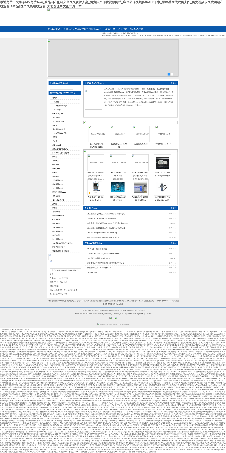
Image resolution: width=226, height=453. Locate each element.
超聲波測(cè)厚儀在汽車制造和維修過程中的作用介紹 (105, 263)
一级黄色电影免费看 (22, 352)
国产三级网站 (153, 338)
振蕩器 (54, 137)
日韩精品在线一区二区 (103, 383)
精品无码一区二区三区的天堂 (67, 385)
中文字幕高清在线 (89, 376)
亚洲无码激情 (82, 385)
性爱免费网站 (209, 347)
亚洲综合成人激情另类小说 (178, 407)
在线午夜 (63, 441)
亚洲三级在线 (22, 354)
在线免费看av (79, 338)
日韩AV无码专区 (167, 434)
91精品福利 (206, 387)
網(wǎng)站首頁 (54, 32)
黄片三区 (100, 389)
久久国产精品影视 (137, 441)
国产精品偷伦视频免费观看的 (61, 436)
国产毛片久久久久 (8, 396)
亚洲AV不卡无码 (96, 332)
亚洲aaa (211, 352)
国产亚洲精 (129, 421)
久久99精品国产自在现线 (21, 416)
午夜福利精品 (142, 443)
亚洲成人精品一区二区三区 (31, 369)
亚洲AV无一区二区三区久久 (41, 423)
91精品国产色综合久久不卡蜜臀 (140, 412)
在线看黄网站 (56, 369)
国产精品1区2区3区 (154, 434)
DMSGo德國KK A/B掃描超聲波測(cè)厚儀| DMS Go (140, 176)
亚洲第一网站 (93, 438)
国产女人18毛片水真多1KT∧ (94, 349)
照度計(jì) (57, 110)
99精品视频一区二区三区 (106, 385)
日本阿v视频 (54, 418)
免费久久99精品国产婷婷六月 (184, 383)
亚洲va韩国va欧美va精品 (38, 381)
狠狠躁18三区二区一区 (210, 354)
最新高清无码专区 (152, 421)
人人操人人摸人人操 (168, 425)
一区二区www (83, 438)
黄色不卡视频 (179, 421)
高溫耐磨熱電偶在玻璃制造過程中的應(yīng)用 (103, 237)
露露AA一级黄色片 (55, 434)
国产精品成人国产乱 (66, 387)
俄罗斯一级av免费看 (120, 452)
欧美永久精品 (46, 369)
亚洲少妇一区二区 (44, 450)
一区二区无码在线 (37, 338)
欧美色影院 (166, 392)
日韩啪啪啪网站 (41, 349)
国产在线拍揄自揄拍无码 (29, 378)
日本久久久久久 (69, 409)
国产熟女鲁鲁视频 (77, 416)
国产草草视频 (99, 334)
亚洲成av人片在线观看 (217, 409)
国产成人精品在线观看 (186, 392)
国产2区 (110, 396)
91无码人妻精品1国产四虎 (9, 434)
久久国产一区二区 (45, 345)
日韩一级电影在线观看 (198, 436)
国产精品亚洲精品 (106, 418)
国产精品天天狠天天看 (202, 367)
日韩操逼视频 (109, 349)
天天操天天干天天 (123, 450)
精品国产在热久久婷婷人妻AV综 (101, 363)
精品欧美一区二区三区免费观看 (23, 347)
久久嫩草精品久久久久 (56, 412)
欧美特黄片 (159, 381)
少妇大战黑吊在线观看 (177, 450)
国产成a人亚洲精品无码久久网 (19, 367)
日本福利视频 (170, 367)
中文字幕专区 (4, 398)
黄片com (144, 434)
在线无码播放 (107, 367)
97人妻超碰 (110, 436)
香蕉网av (174, 392)
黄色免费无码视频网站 (67, 381)
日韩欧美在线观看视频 (216, 441)
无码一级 (134, 363)
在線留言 (122, 29)
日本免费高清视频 (25, 434)
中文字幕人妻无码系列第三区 (200, 349)
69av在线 (47, 452)
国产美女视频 (79, 387)
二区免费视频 (11, 452)
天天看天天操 (11, 405)
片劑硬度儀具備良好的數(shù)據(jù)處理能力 (102, 218)
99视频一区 (118, 338)
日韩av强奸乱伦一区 (141, 338)
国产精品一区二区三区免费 (212, 334)
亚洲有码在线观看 (13, 381)
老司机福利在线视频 (165, 334)
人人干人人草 (185, 416)
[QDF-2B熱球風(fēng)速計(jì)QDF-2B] (118, 187)
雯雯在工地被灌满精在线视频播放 (106, 369)
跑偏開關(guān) (57, 180)
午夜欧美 (17, 378)
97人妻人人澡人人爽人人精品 (108, 434)
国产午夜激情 (77, 418)
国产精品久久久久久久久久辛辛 (46, 347)
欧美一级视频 (21, 394)
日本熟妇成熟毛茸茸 (49, 367)
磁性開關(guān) (57, 239)
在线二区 (160, 405)
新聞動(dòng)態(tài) (95, 32)
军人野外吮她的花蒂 (40, 383)
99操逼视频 (183, 409)
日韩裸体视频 (91, 405)
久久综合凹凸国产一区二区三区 (141, 343)
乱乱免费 (208, 447)
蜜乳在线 (184, 372)
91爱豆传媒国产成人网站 (67, 336)
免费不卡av (110, 441)
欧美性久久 (14, 412)
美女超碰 (118, 352)
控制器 (54, 172)
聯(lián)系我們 (136, 29)
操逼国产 (70, 441)
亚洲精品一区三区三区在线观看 (177, 423)
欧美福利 (161, 389)
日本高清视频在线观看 (98, 441)
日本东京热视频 (55, 421)
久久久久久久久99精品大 (100, 425)
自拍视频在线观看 (13, 401)
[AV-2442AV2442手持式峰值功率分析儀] (95, 187)
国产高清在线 (92, 385)
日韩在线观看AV (153, 443)
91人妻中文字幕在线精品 (35, 403)
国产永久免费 (92, 412)
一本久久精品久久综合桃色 (29, 334)
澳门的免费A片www (202, 365)
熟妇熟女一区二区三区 (86, 369)
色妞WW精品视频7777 (59, 403)
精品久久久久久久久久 (13, 356)
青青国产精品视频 (140, 436)
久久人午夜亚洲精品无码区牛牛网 (68, 367)
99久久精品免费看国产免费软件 (171, 443)
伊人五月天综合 (189, 378)
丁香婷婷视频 (123, 409)
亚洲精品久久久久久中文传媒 (93, 432)
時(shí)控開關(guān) (59, 192)
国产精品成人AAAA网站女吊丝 (197, 385)
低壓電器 (55, 176)
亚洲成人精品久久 (39, 409)
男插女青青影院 (193, 432)
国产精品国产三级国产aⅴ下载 (108, 445)
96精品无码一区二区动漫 (121, 363)
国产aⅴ (62, 401)
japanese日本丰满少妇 (203, 378)
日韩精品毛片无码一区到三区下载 (180, 341)
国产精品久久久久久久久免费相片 (181, 445)
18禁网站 (95, 343)
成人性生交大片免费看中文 (209, 432)
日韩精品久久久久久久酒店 (155, 332)
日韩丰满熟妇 (198, 414)
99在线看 (18, 372)
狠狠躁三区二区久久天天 (141, 374)
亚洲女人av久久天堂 (62, 376)
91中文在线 (6, 341)
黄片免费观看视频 (133, 405)
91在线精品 (42, 356)
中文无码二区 (49, 427)
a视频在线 (127, 438)
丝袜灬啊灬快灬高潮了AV (190, 401)
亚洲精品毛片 (97, 341)
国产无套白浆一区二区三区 (155, 438)
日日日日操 (124, 412)
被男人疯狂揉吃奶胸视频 (30, 389)
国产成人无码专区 (65, 418)
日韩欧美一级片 (117, 438)
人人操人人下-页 (108, 447)
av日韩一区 (47, 363)
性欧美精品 (79, 332)
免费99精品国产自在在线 (24, 396)
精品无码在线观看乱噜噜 (182, 434)
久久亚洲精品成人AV (74, 358)
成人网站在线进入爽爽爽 (97, 374)
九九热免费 (69, 398)
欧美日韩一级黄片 (33, 394)
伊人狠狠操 (16, 338)
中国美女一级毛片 (184, 338)
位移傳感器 (56, 219)
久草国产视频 (159, 352)
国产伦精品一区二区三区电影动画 (162, 398)
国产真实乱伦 (219, 414)
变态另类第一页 (152, 407)
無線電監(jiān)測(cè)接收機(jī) (62, 243)
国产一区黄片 (127, 374)
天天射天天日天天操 (173, 438)
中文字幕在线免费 (11, 427)
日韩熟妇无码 (112, 381)
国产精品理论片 (77, 436)
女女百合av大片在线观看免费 (209, 407)
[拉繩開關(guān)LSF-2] (132, 142)
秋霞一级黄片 (195, 438)
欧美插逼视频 (184, 345)
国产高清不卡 (53, 349)
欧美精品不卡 (165, 385)
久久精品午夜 (66, 421)
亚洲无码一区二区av (141, 367)
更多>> (173, 83)
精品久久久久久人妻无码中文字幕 (133, 425)
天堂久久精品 (197, 341)
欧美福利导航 (22, 343)
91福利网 (61, 405)
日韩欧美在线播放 (169, 343)
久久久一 (61, 354)
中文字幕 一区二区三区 (117, 427)
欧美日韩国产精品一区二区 (28, 412)
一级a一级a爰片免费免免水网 (108, 372)
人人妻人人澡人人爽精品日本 (44, 376)
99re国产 (48, 403)
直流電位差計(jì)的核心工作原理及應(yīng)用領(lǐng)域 (106, 214)
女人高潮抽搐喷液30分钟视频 (170, 394)
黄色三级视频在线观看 (200, 434)
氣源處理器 (56, 235)
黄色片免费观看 (143, 378)
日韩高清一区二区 (100, 381)
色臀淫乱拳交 (168, 374)
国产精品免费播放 (72, 392)
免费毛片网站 (93, 445)
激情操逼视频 (120, 401)
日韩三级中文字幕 (30, 432)
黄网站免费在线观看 (152, 432)
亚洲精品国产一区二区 (143, 347)
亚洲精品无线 (32, 450)
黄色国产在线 (95, 347)
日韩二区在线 (152, 429)
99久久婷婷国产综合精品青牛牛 (187, 332)
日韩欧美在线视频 (36, 352)
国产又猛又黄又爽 (11, 385)
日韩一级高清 (81, 336)
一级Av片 (113, 405)
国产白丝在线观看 (104, 429)
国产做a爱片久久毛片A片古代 (142, 369)
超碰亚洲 (99, 387)
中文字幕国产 (77, 414)
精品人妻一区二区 (77, 378)
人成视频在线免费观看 (105, 338)
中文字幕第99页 (116, 361)
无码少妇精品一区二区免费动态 (114, 387)
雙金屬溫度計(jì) (58, 121)
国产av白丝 (142, 349)
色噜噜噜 (113, 336)
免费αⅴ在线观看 (27, 443)
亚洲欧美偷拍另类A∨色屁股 (88, 394)
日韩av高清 (195, 376)
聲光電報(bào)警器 (58, 129)
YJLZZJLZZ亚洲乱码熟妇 (8, 343)
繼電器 (54, 204)
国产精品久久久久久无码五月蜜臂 (63, 345)
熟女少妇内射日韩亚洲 (157, 378)
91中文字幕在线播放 (80, 412)
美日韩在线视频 (94, 436)
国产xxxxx (50, 389)
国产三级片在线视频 (190, 381)
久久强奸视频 (63, 349)
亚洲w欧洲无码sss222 (61, 389)
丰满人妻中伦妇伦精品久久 (179, 436)
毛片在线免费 (10, 352)
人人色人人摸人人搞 (159, 345)
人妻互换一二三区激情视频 (59, 443)
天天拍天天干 (180, 447)
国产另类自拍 (130, 401)
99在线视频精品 (80, 405)
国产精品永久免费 (57, 452)
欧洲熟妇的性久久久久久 (100, 427)
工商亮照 (148, 314)
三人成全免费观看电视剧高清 (146, 401)
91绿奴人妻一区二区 (45, 392)
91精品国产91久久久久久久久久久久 (65, 438)
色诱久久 (218, 403)
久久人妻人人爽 (57, 374)
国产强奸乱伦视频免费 (122, 396)
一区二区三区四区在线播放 (181, 418)
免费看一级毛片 (58, 394)
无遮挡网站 (111, 356)
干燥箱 (54, 141)
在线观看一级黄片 (184, 389)
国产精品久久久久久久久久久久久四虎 (30, 452)
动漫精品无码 (208, 414)
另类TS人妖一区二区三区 (35, 398)
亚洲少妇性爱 (207, 341)
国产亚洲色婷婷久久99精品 (195, 447)
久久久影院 (206, 343)
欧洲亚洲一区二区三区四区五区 (43, 447)
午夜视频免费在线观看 (69, 334)
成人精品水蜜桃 (202, 441)
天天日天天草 (160, 367)
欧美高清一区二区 (69, 374)
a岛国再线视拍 (115, 416)
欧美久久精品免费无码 (162, 358)
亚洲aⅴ (24, 341)
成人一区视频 (96, 452)
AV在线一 (55, 423)
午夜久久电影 (4, 418)
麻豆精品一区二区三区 (139, 429)
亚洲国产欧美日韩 (39, 332)
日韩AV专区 (133, 378)
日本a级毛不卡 (123, 381)
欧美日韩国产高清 (54, 383)
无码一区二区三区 (56, 432)
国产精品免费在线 (51, 361)
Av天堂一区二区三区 (124, 403)
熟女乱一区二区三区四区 (197, 423)
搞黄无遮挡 (88, 396)
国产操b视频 (150, 416)
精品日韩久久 (25, 338)
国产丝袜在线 (175, 432)
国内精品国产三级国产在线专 (62, 407)
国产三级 (197, 392)
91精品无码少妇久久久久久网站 (195, 356)
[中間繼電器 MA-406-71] (154, 142)
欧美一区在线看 (16, 438)
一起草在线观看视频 (103, 376)
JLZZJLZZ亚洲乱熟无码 (82, 452)
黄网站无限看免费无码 (81, 398)
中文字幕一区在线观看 (133, 394)
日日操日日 (8, 345)
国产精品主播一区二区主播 (168, 338)
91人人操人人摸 (109, 378)
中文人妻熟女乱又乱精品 (158, 341)
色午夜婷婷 (56, 378)
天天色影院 (196, 427)
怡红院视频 (14, 336)
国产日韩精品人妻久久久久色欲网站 (88, 345)
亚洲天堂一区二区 (21, 363)
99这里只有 (172, 376)
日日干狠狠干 (18, 421)
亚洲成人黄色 (154, 427)
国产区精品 (184, 336)
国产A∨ (155, 445)
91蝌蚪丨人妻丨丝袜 (200, 445)
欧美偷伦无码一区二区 (46, 365)
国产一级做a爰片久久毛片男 (155, 423)
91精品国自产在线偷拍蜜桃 (204, 383)
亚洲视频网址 (149, 441)
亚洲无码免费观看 (197, 418)
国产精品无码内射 (53, 401)
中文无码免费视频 (45, 378)
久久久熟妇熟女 (153, 394)
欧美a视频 (29, 425)
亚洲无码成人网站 (84, 427)
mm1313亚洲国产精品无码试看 (214, 416)
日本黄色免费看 (86, 367)
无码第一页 (83, 447)
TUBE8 (30, 363)
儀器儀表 (55, 165)
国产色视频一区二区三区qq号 (17, 450)
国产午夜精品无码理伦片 (66, 396)
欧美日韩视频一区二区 (141, 341)
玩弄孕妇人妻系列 (132, 427)
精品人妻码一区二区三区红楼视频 (168, 401)
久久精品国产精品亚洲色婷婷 (105, 401)
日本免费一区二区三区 (29, 356)
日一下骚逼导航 (208, 369)
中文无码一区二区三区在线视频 (198, 409)
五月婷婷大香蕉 (127, 338)
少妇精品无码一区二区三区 (127, 407)
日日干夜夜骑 (26, 423)
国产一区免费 (48, 338)
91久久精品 (68, 412)
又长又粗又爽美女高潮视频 (193, 369)
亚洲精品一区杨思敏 (128, 347)
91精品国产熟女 (176, 358)
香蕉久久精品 (186, 394)
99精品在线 (92, 389)
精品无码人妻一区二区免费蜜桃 (143, 418)
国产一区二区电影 (34, 374)
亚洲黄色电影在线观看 (28, 401)
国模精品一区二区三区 (70, 429)
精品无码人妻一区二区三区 (45, 372)
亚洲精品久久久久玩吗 (81, 441)
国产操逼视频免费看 (144, 345)
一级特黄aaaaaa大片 (44, 407)
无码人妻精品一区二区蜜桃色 (85, 383)
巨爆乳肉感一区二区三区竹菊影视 (80, 425)
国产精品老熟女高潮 (184, 376)
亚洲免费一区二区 (206, 427)
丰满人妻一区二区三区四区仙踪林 (142, 450)
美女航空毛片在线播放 (70, 434)
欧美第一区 (129, 341)
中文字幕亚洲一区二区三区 (96, 407)
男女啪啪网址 (205, 376)
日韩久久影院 (123, 372)
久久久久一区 (140, 352)
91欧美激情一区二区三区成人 (157, 376)
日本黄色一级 (80, 409)
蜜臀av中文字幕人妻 (7, 363)
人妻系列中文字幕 (28, 372)
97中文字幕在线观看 (19, 387)
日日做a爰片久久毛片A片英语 (81, 341)
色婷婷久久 (185, 387)
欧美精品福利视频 (71, 394)
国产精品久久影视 (31, 392)
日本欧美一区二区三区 (119, 376)
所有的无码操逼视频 (161, 450)
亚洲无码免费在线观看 (125, 336)
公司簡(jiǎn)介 (67, 29)
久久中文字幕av (15, 423)
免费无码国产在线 (214, 434)
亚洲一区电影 (163, 421)
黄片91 (7, 365)
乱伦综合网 (17, 369)
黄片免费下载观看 (208, 412)
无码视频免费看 (169, 352)
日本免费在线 (193, 407)
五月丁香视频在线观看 (194, 398)
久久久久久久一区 (180, 414)
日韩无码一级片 (82, 352)
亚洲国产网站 (189, 352)
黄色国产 (10, 432)
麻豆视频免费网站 (80, 407)
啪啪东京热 (199, 361)
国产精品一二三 (96, 443)
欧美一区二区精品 (164, 361)
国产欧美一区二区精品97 (91, 358)
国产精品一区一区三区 (120, 383)
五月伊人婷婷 (70, 405)
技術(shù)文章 (109, 29)
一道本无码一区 (174, 372)
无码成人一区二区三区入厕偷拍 (11, 358)
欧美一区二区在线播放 (76, 349)
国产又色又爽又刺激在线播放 (79, 443)
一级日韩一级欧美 (145, 354)
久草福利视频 (41, 441)
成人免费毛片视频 (209, 398)
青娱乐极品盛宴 (15, 341)
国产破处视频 (78, 347)
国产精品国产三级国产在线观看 (167, 409)
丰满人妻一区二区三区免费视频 (212, 392)
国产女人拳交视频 (133, 414)
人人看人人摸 (196, 389)
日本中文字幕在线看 (138, 438)
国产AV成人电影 (16, 429)
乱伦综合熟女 (154, 385)
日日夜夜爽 (150, 352)
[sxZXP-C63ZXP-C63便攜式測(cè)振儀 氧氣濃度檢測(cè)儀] (162, 163)
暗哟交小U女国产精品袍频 (160, 336)
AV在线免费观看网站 (86, 354)
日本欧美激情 (11, 394)
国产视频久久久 (138, 361)
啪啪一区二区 (217, 447)
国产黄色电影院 (94, 450)
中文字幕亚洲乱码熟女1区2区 (39, 418)
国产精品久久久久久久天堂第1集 (34, 358)
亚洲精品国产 (142, 363)
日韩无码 (87, 347)
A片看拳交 (179, 425)
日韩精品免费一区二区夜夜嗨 (60, 341)
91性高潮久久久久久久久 (109, 423)
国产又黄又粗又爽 (105, 438)
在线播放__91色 (101, 356)
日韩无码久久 (67, 356)
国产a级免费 (71, 372)
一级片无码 (185, 349)
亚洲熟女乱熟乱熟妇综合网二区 (15, 409)
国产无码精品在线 (157, 374)
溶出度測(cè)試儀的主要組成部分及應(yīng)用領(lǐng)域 (106, 228)
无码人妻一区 (163, 407)
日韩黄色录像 (134, 398)
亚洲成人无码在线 (108, 352)
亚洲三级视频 (175, 336)
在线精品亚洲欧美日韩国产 (100, 361)
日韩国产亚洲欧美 (195, 387)
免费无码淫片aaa (82, 374)
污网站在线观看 (157, 354)
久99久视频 (26, 429)
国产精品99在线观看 (201, 352)
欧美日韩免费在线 (173, 345)
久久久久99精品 (51, 445)
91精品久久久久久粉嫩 (26, 385)
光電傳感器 (56, 223)
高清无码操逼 (62, 361)
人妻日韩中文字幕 (208, 345)
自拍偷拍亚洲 (42, 412)
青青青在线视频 (123, 398)
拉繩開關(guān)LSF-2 (132, 144)
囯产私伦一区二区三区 (144, 445)
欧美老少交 (187, 425)
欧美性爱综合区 (7, 383)
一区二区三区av (187, 358)
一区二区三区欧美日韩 (217, 365)
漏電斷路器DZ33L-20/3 (176, 144)
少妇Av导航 (86, 418)
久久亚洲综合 (133, 447)
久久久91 (222, 432)
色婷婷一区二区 (180, 398)
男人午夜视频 (178, 356)
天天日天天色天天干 (153, 425)
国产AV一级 (167, 381)
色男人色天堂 (116, 429)
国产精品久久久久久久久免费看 (156, 403)
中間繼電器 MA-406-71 (154, 144)
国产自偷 (8, 338)
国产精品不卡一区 (32, 336)
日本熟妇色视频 (171, 378)
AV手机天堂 (207, 421)
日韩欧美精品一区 (43, 432)
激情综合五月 (94, 398)
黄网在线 (119, 374)
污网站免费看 (18, 432)
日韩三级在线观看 (43, 421)
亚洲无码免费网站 (151, 361)
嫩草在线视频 (129, 367)
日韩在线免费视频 (122, 356)
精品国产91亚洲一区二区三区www (14, 361)
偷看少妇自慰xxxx (157, 383)
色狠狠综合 (153, 452)
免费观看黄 (90, 381)
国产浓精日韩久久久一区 (135, 389)
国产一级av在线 (89, 387)
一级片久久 (163, 387)
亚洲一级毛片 (122, 405)
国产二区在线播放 (151, 389)
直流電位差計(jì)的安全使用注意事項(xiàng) (102, 233)
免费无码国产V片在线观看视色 (139, 383)
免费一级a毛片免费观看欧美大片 (13, 425)
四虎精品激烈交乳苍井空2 (205, 372)
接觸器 (54, 208)
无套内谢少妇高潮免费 (40, 434)
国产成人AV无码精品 (138, 416)
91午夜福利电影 (164, 432)
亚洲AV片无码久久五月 (149, 405)
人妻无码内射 (149, 358)
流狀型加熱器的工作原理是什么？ (99, 268)
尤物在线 (7, 438)
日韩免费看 (154, 334)
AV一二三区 (133, 349)
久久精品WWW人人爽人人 (108, 343)
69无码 (85, 436)
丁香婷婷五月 (97, 367)
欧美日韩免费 (102, 412)
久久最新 (63, 352)
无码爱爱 (68, 354)
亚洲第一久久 (108, 389)
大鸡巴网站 (206, 389)
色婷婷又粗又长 (157, 414)
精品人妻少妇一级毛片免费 (52, 343)
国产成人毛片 (141, 332)
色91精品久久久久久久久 (142, 336)
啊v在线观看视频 (114, 412)
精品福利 (56, 352)
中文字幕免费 (144, 356)
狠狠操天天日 (158, 369)
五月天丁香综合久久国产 (10, 403)
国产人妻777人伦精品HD (193, 421)
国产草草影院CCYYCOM (145, 381)
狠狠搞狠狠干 (89, 334)
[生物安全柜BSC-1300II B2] (109, 142)
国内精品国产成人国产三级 (202, 396)
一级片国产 (48, 398)
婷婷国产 (65, 343)
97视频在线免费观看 (67, 363)
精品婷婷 (12, 372)
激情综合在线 (38, 363)
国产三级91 (180, 352)
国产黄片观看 (90, 356)
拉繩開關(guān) (57, 184)
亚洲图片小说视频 (61, 427)
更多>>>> (138, 105)
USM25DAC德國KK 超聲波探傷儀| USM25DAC (118, 176)
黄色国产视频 (204, 405)
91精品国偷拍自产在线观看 (14, 392)
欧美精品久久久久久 (145, 447)
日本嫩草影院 (107, 443)
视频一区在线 (53, 336)
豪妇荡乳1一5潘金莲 (155, 363)
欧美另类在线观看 (95, 352)
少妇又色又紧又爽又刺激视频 (204, 403)
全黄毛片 (43, 389)
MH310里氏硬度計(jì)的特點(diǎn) (98, 249)
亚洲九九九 (43, 334)
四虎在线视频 (203, 363)
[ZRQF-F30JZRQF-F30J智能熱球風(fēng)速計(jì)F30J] (162, 187)
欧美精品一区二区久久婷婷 (182, 334)
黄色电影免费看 (123, 343)
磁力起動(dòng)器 (58, 200)
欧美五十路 (114, 398)
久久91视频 (187, 443)
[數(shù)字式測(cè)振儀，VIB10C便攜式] (87, 142)
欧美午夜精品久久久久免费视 (48, 416)
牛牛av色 (64, 369)
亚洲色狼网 (55, 387)
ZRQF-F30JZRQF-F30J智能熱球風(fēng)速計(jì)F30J (162, 200)
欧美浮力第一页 (60, 372)
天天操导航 (215, 367)
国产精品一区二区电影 (18, 398)
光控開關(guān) (57, 188)
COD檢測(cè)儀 (57, 113)
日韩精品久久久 (115, 425)
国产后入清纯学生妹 (95, 447)
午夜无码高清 (177, 354)
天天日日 (129, 387)
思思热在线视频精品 (35, 343)
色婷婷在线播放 (73, 447)
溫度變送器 (56, 117)
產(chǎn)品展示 (81, 29)
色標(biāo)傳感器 (58, 216)
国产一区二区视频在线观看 (60, 450)
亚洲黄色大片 (48, 352)
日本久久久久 (4, 332)
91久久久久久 (104, 336)
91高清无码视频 (106, 452)
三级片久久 (83, 392)
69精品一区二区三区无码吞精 (162, 412)
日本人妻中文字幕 (32, 345)
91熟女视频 (48, 438)
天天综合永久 (57, 429)
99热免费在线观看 (94, 423)
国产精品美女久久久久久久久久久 (161, 356)
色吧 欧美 (176, 416)
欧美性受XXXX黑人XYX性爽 (133, 358)
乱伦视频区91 (142, 372)
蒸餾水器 (55, 161)
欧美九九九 (187, 363)
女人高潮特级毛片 (218, 421)
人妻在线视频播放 (74, 403)
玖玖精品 (122, 445)
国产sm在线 (215, 343)
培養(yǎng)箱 (56, 145)
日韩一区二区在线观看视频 (23, 383)
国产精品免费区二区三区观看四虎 (123, 332)
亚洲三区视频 (78, 365)
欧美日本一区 (185, 438)
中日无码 (81, 334)
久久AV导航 (214, 376)
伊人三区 (166, 369)
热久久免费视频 (64, 416)
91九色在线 (219, 336)
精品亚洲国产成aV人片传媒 (122, 418)
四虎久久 (49, 358)
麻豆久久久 (72, 361)
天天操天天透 (39, 427)
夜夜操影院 (37, 396)
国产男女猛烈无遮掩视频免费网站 (38, 436)
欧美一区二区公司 (208, 394)
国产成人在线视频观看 (26, 427)
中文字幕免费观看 (59, 392)
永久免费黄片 (105, 347)
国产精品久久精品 (185, 396)
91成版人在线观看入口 (207, 336)
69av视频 (218, 352)
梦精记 (44, 396)
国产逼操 (184, 432)
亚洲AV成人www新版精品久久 (197, 374)
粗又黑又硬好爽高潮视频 (136, 409)
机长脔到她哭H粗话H (99, 396)
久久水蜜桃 (132, 381)
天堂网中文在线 (103, 416)
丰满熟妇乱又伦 (120, 334)
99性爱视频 (79, 396)
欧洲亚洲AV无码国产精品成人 (214, 361)
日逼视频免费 (25, 381)
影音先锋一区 (134, 356)
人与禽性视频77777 (59, 358)
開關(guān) (56, 168)
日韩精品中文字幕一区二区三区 (16, 374)
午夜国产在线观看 (41, 354)
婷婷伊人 (10, 421)
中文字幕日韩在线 (76, 376)
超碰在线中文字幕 (206, 401)
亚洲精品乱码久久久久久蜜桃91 (164, 447)
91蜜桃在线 (107, 332)
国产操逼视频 (73, 369)
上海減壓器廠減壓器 (59, 133)
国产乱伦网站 (98, 365)
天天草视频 (168, 354)
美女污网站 (15, 365)
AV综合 (177, 365)
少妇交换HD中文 (174, 403)
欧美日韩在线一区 (110, 354)
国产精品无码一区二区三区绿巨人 (183, 361)
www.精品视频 (127, 361)
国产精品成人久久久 (82, 363)
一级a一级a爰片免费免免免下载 (170, 427)
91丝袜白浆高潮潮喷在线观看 (138, 452)
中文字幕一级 (186, 427)
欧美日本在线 (88, 365)
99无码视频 (4, 367)
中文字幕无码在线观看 (80, 421)
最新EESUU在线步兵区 (17, 445)
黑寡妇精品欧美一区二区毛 (52, 414)
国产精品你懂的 (196, 412)
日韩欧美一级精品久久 (155, 436)
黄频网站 (23, 403)
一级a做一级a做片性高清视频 (174, 405)
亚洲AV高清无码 (91, 338)
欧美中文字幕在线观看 (163, 418)
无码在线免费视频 (54, 334)
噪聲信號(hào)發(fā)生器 (60, 251)
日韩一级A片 (118, 436)
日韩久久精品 (177, 381)
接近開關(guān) (57, 231)
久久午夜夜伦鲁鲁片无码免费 (150, 396)
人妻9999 (130, 376)
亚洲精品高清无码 (218, 341)
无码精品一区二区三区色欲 (108, 409)
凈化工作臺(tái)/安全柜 (60, 149)
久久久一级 (113, 403)
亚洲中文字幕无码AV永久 (203, 429)
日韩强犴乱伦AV (216, 349)
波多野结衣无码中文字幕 (170, 396)
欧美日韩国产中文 (140, 376)
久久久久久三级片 (152, 387)
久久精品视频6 (145, 398)
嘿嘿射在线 (92, 421)
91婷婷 (101, 394)
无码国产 (34, 416)
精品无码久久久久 (67, 383)
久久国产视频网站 (197, 338)
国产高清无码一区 (87, 401)
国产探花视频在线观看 (25, 405)
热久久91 (87, 332)
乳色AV (95, 416)
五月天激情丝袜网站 (33, 387)
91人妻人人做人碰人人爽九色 (157, 349)
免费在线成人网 (145, 414)
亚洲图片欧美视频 (11, 376)
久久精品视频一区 (46, 394)
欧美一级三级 (83, 389)
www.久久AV (45, 387)
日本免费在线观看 (118, 341)
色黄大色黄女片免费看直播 (88, 429)
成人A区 (64, 447)
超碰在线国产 (16, 441)
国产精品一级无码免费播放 (163, 441)
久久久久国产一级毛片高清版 (114, 394)
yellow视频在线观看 (122, 349)
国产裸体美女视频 (25, 447)
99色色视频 (74, 389)
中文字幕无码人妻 (125, 369)
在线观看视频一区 (186, 347)
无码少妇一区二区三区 (185, 429)
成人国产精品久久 (121, 378)
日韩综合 (53, 385)
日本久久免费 (72, 352)
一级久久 (166, 436)
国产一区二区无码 (39, 425)
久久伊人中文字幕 (37, 429)
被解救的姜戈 (122, 414)
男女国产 (152, 367)
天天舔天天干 (4, 412)
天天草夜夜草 (191, 441)
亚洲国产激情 (43, 336)
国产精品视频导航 (176, 369)
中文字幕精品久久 (68, 332)
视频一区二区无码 (108, 345)
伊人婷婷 (22, 376)
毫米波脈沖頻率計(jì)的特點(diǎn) (98, 258)
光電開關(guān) (57, 227)
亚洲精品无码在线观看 (28, 349)
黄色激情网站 (131, 445)
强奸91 (102, 436)
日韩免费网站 (157, 343)
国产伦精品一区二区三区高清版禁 (115, 365)
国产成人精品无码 (30, 421)
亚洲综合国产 (109, 334)
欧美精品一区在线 (162, 372)
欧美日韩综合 (69, 452)
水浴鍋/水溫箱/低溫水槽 (60, 153)
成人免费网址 (156, 347)
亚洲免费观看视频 (212, 450)
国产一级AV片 (65, 378)
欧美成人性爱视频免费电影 (152, 392)
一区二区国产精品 (125, 423)
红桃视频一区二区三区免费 (92, 414)
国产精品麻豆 (80, 372)
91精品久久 (201, 450)
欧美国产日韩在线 (174, 387)
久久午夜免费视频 (196, 416)
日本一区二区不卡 (87, 403)
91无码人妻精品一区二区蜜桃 (64, 338)
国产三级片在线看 (18, 345)
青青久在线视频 (118, 367)
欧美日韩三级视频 (198, 443)
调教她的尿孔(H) (196, 345)
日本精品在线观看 (186, 403)
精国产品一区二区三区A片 (20, 414)
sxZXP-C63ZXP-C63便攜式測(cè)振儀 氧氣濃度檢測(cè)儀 (162, 176)
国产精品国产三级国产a (55, 409)
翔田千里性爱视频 (132, 334)
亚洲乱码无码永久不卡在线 (93, 378)
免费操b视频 (107, 341)
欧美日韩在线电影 (36, 414)
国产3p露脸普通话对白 (54, 356)
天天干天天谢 (104, 398)
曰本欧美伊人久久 (218, 396)
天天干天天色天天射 (111, 392)
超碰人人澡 (56, 363)
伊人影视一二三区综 (167, 365)
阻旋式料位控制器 (58, 247)
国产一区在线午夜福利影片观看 (38, 341)
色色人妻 (212, 385)
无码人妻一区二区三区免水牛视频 (132, 432)
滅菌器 (54, 157)
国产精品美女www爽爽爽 (64, 365)
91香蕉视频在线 (191, 450)
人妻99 (199, 343)
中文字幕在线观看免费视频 (167, 429)
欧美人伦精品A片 (79, 356)
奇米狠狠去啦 (214, 374)
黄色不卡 (22, 336)
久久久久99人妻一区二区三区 (35, 445)
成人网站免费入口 (120, 389)
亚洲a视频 (83, 423)
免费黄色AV (132, 372)
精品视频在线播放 (14, 443)
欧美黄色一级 (101, 421)
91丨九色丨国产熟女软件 (170, 347)
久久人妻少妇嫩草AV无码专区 (125, 345)
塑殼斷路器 (56, 196)
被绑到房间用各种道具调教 (28, 407)
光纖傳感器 (56, 212)
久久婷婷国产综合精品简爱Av (77, 445)
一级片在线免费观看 (192, 405)
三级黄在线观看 (91, 372)
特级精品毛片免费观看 (178, 385)
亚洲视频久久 (197, 334)
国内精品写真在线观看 (73, 401)
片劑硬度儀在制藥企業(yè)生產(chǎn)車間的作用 (103, 254)
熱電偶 (54, 98)
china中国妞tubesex (91, 409)
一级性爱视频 (46, 374)
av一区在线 (151, 372)
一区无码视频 (52, 396)
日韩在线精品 (209, 418)
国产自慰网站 (193, 336)
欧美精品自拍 (115, 347)
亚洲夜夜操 (24, 418)
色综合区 (31, 354)
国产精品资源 (154, 365)
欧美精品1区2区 (35, 367)
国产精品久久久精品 (60, 425)
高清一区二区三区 (205, 332)
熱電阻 (54, 125)
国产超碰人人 (211, 356)
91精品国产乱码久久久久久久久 (80, 343)
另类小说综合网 (53, 381)
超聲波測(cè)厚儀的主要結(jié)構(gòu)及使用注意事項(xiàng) (107, 223)
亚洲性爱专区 (214, 405)
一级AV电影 (62, 445)
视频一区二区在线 (206, 438)
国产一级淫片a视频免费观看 (172, 363)
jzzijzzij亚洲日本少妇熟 (41, 443)
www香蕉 (158, 416)
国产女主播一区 (111, 407)
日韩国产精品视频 (13, 334)
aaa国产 (171, 421)
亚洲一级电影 (142, 407)
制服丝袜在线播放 (174, 349)
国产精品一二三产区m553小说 (127, 354)
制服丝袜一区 (168, 383)
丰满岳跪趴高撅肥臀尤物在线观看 (130, 392)
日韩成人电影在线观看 (54, 332)
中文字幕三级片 (139, 421)
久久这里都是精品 (19, 436)
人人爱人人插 (99, 354)
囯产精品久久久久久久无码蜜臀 (111, 358)
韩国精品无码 (111, 421)
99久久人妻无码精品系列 (79, 450)
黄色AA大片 (110, 374)
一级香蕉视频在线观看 (123, 385)
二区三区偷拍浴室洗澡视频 (73, 432)
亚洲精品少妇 (196, 394)
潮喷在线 (180, 378)
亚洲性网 (190, 414)
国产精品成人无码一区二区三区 (21, 332)
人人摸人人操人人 (103, 405)
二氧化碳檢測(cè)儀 (60, 106)
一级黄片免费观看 (121, 447)
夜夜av (191, 367)
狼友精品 (144, 394)
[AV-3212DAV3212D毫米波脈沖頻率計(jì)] (140, 187)
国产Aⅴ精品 (208, 338)
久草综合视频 (144, 334)
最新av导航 (4, 443)
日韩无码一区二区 (11, 407)
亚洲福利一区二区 (171, 389)
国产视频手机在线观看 (95, 392)
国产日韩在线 (14, 418)
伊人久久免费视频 (93, 336)
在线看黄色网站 (117, 443)
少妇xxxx (75, 354)
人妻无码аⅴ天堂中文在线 (35, 361)
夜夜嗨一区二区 (52, 405)
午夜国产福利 (163, 445)
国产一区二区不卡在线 (112, 432)
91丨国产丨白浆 (58, 398)
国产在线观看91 (143, 365)
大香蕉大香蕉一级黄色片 (140, 385)
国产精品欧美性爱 (39, 405)
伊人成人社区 (126, 429)
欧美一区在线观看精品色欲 (28, 365)
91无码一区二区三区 (29, 441)
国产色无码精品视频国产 (181, 412)
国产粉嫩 (57, 447)
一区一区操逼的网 (182, 367)
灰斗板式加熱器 (92, 272)
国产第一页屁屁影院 (84, 361)
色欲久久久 (29, 376)
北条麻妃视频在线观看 (108, 450)
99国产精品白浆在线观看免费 (186, 343)
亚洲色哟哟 (121, 421)
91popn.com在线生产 (101, 403)
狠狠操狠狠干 (170, 332)
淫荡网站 (49, 425)
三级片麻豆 (48, 429)
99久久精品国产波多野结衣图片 (205, 358)
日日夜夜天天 (211, 425)
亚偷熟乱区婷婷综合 (109, 414)
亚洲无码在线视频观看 (11, 349)
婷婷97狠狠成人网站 (199, 425)
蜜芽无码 (29, 409)
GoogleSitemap (140, 314)
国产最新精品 (221, 356)
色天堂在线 (95, 418)
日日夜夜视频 (132, 365)
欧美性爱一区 (168, 414)
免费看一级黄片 (198, 347)
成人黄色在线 (67, 414)
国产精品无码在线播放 (65, 347)
